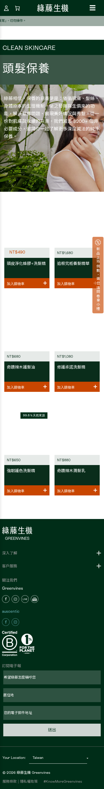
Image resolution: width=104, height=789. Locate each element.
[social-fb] (6, 598)
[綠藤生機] (53, 7)
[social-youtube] (34, 598)
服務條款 (10, 781)
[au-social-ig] (15, 621)
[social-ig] (15, 598)
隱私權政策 (29, 781)
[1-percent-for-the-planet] (27, 643)
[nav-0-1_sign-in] (6, 8)
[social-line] (25, 598)
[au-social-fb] (6, 621)
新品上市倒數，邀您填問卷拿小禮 (98, 278)
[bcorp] (10, 644)
